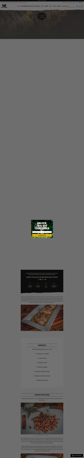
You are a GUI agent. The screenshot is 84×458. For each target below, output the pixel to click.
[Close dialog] (52, 220)
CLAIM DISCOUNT (42, 235)
